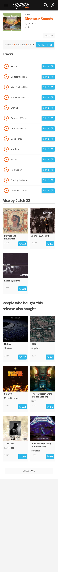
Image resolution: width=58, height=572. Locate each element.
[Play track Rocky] (6, 67)
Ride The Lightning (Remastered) (41, 445)
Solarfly (8, 393)
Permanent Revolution (10, 237)
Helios (7, 344)
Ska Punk (49, 35)
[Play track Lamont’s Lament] (6, 191)
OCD (33, 344)
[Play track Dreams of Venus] (6, 119)
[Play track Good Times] (6, 139)
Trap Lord (9, 443)
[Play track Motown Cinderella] (6, 98)
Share (30, 27)
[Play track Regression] (6, 170)
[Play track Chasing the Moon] (6, 181)
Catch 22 (32, 23)
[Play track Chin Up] (6, 108)
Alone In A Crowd (40, 235)
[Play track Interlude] (6, 150)
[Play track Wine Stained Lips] (6, 87)
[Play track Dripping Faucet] (6, 129)
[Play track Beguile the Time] (6, 77)
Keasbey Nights (12, 280)
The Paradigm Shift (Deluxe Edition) (41, 395)
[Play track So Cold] (6, 160)
